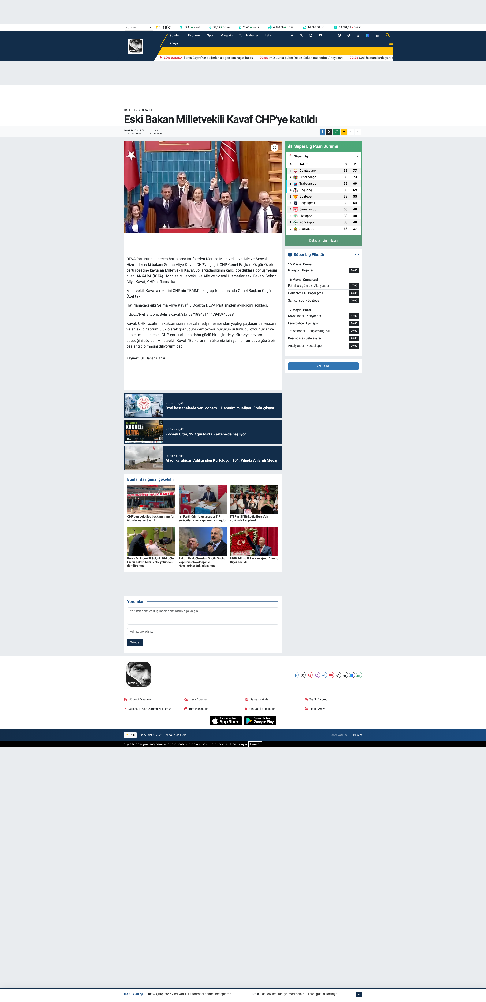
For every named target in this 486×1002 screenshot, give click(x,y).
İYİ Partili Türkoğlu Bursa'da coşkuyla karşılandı (249, 518)
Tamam (255, 744)
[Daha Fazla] (344, 132)
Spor (210, 35)
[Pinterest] (310, 675)
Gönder (135, 642)
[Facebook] (296, 675)
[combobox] (139, 27)
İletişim (270, 35)
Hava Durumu (198, 699)
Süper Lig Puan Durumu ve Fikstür (149, 708)
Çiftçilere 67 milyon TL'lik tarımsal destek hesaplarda (193, 994)
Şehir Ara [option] (131, 27)
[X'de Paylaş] (329, 132)
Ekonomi (194, 35)
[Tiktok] (338, 675)
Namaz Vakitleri (260, 699)
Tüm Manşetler (198, 708)
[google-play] (260, 720)
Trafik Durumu (318, 699)
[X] (303, 675)
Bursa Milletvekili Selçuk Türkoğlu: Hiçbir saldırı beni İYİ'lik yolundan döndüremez (151, 562)
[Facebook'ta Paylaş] (322, 132)
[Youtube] (331, 675)
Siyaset (147, 109)
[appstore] (226, 720)
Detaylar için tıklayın (323, 240)
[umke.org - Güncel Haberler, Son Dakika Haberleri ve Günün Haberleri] (136, 46)
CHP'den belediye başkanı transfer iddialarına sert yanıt (150, 518)
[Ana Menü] (389, 44)
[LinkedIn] (324, 675)
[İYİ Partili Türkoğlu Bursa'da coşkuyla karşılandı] (254, 499)
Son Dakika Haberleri (262, 708)
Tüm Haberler (248, 35)
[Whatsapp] (359, 675)
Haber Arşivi (317, 708)
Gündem (175, 35)
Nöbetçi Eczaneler (140, 699)
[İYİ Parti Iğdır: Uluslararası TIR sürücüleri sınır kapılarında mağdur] (203, 499)
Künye (173, 43)
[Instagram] (317, 675)
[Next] (352, 675)
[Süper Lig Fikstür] (357, 254)
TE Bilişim (355, 735)
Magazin (226, 35)
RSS (132, 735)
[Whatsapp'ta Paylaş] (336, 132)
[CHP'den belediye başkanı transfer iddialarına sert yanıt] (151, 499)
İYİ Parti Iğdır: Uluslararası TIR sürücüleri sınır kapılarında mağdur (202, 518)
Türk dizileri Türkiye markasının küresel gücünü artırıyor (299, 994)
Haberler (130, 109)
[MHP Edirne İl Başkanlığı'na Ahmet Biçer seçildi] (254, 541)
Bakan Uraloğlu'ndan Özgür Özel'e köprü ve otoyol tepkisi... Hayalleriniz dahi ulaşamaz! (202, 562)
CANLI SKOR (323, 366)
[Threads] (345, 675)
